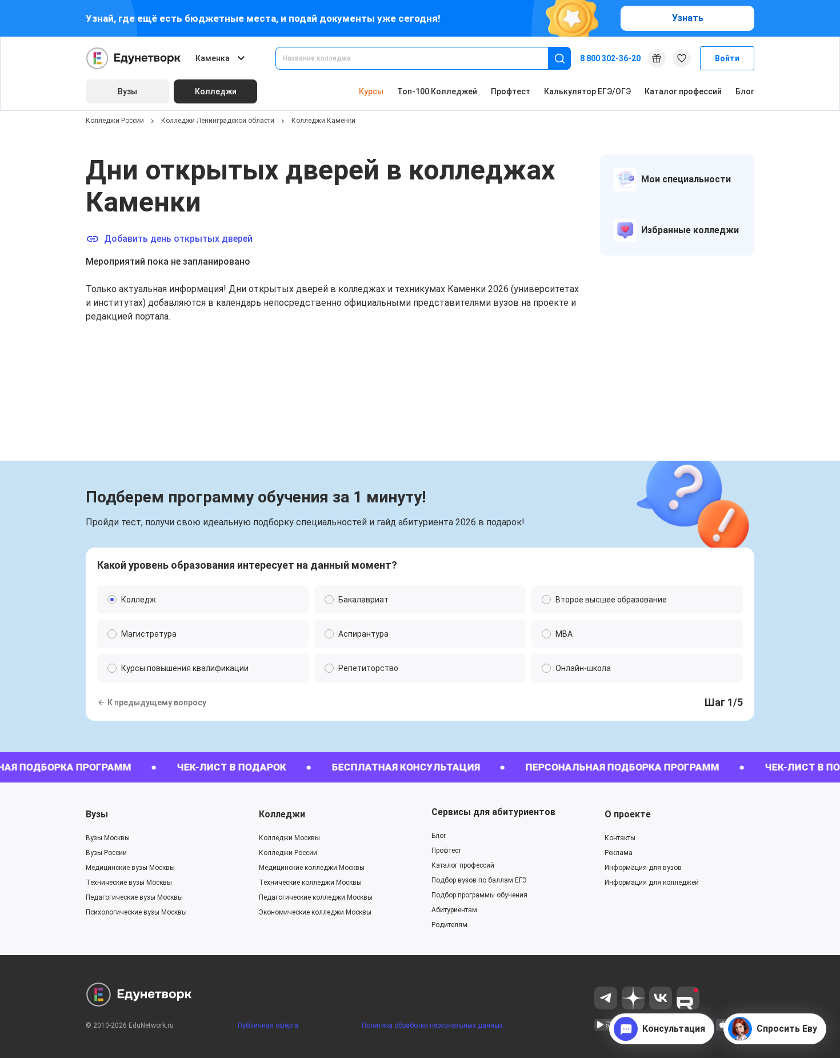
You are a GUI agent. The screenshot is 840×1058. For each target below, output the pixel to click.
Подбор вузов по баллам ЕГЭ (479, 880)
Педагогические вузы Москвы (134, 897)
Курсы (371, 91)
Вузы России (106, 853)
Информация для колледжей (652, 883)
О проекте (628, 814)
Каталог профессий (683, 91)
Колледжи (282, 814)
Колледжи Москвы (289, 838)
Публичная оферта (268, 1025)
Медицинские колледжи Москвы (312, 868)
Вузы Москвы (108, 838)
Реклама (619, 853)
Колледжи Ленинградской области (217, 121)
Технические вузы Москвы (129, 883)
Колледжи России (115, 121)
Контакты (620, 838)
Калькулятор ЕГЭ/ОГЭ (587, 91)
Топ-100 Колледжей (437, 91)
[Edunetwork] (134, 58)
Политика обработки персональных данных (432, 1025)
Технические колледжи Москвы (310, 883)
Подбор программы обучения (479, 895)
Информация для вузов (643, 868)
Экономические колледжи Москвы (315, 912)
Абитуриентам (454, 910)
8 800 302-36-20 (610, 58)
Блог (744, 91)
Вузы (97, 814)
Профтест (510, 91)
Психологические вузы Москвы (136, 912)
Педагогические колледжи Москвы (316, 897)
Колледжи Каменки (323, 121)
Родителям (449, 925)
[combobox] (420, 58)
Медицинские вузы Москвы (130, 868)
